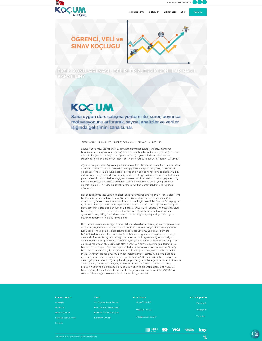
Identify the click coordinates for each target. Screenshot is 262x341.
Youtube (200, 316)
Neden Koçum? (136, 12)
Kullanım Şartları (102, 318)
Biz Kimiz (60, 307)
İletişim (59, 323)
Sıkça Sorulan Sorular (65, 318)
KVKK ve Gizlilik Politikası (106, 312)
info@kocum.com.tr (146, 317)
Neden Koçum (62, 312)
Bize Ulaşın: (179, 3)
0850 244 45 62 (143, 309)
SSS (183, 12)
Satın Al (198, 12)
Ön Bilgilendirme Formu (106, 302)
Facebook (201, 303)
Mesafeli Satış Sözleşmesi (106, 307)
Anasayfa (59, 302)
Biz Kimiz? (154, 12)
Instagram (201, 309)
